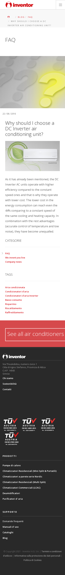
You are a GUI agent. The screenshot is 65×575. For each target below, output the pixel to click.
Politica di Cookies (33, 560)
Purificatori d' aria (13, 498)
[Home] (20, 5)
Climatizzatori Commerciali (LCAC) (21, 487)
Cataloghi (8, 532)
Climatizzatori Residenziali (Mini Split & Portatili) (30, 470)
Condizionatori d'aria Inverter (21, 295)
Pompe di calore (12, 465)
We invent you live (15, 257)
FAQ (7, 253)
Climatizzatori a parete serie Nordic (22, 476)
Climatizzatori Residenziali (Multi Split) (24, 482)
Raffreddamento (14, 312)
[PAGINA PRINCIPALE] (11, 17)
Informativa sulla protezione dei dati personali (37, 555)
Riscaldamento (13, 308)
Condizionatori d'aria (17, 291)
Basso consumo (13, 299)
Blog (5, 537)
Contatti (7, 389)
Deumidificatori (11, 493)
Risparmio (10, 304)
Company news (13, 261)
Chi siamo (8, 378)
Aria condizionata (15, 287)
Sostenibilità (9, 383)
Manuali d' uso (11, 526)
